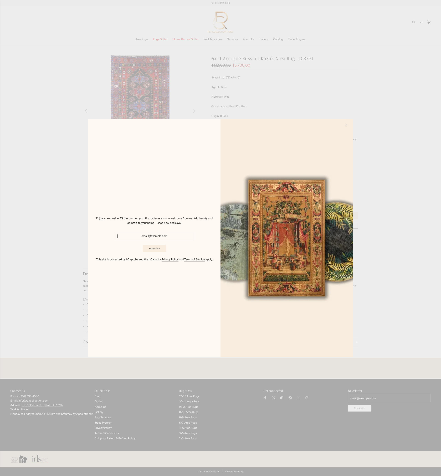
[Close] (346, 125)
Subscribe (154, 248)
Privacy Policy (170, 259)
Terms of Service (194, 259)
